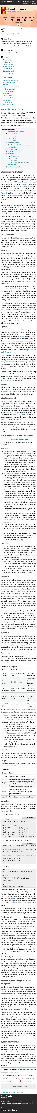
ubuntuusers (7, 100)
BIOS (8, 180)
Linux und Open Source (11, 87)
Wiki (18, 18)
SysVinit (13, 136)
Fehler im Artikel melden (29, 1081)
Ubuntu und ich (8, 98)
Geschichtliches (13, 134)
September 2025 (8, 71)
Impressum (22, 1104)
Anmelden (25, 4)
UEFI (15, 182)
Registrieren (32, 4)
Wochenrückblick (9, 105)
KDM (31, 940)
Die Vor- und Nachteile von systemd (20, 145)
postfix (12, 899)
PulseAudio (16, 415)
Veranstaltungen (8, 102)
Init (34, 197)
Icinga (6, 323)
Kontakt (8, 1104)
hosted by (4, 1)
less (2, 593)
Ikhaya (24, 18)
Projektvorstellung (9, 89)
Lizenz (3, 1104)
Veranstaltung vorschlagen (12, 53)
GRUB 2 (15, 189)
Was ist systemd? (14, 143)
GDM (26, 940)
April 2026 (6, 62)
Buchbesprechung (9, 83)
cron (7, 809)
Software (6, 93)
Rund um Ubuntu (8, 91)
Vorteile (13, 147)
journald (10, 152)
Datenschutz (14, 1104)
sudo (16, 529)
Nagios (33, 321)
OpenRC (14, 141)
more (6, 593)
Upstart (13, 138)
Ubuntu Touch (7, 96)
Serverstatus (29, 1104)
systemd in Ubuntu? (14, 167)
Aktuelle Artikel (8, 60)
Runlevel (7, 473)
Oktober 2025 (7, 69)
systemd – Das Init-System (14, 34)
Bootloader (25, 186)
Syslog (18, 582)
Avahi (23, 415)
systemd (11, 154)
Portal (5, 18)
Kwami (5, 85)
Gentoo (28, 390)
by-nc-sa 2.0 (24, 1075)
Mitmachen (19, 22)
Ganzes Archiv (8, 73)
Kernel (23, 191)
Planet (31, 18)
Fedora (33, 374)
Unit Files (14, 158)
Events (22, 337)
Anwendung (15, 156)
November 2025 (8, 67)
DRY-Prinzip (29, 281)
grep (13, 593)
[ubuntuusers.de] (14, 11)
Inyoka (10, 1096)
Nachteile (14, 149)
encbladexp (29, 1070)
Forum (12, 18)
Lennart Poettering (13, 413)
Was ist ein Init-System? (16, 132)
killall (34, 310)
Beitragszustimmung (8, 381)
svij (13, 1079)
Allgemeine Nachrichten (11, 80)
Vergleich (14, 160)
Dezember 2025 (8, 64)
